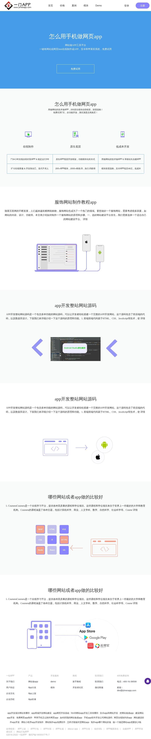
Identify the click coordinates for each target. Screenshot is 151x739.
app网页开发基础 (61, 712)
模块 (53, 687)
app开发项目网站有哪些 (19, 712)
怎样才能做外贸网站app (78, 722)
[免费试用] (75, 61)
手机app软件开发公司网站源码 (98, 717)
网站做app (33, 681)
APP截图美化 (112, 728)
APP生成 (60, 728)
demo (53, 681)
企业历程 (10, 699)
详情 (85, 219)
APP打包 (35, 728)
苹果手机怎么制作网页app (46, 717)
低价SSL (98, 728)
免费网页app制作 (24, 717)
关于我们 (10, 681)
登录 (126, 5)
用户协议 (10, 687)
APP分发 (86, 728)
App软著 (32, 699)
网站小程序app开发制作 (32, 722)
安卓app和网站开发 (109, 712)
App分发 (32, 687)
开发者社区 (78, 687)
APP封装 (47, 728)
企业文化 (10, 693)
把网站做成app (127, 712)
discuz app (73, 728)
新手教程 (77, 681)
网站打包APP (23, 731)
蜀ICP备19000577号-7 (39, 734)
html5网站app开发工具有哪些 (84, 712)
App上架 (32, 693)
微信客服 (99, 687)
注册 (142, 5)
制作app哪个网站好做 (101, 722)
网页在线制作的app (123, 717)
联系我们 (99, 681)
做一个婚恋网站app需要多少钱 (127, 722)
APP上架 (22, 728)
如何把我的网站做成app (71, 717)
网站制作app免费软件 (55, 722)
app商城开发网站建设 (41, 712)
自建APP (127, 728)
